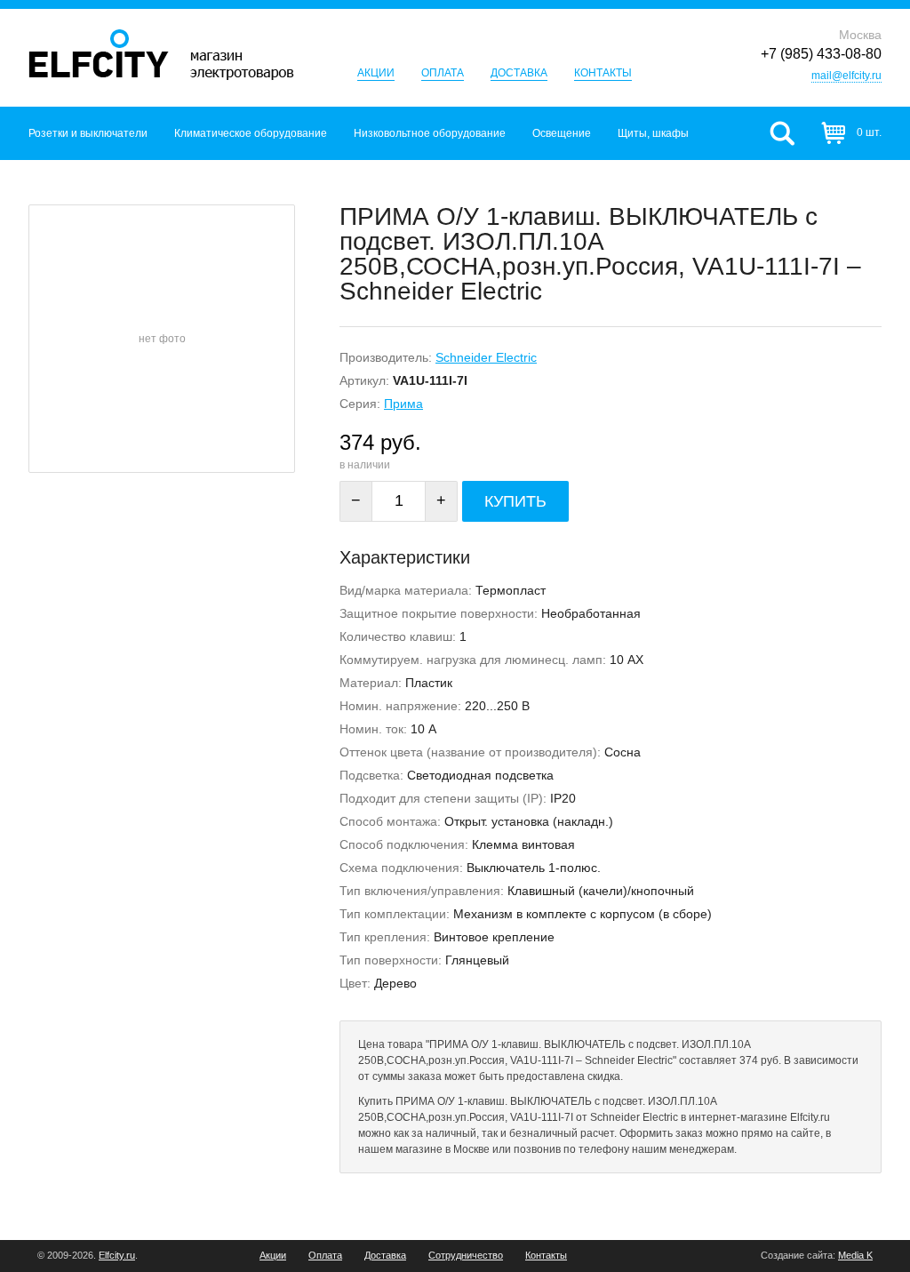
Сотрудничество (465, 1255)
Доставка (519, 73)
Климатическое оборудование (250, 133)
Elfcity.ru (117, 1255)
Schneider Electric (486, 357)
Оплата (442, 73)
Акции (376, 73)
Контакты (603, 73)
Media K (855, 1255)
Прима (403, 403)
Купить (515, 501)
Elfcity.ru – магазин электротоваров (161, 54)
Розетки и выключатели (88, 133)
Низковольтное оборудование (430, 133)
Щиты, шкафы (653, 133)
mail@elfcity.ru (846, 75)
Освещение (561, 133)
